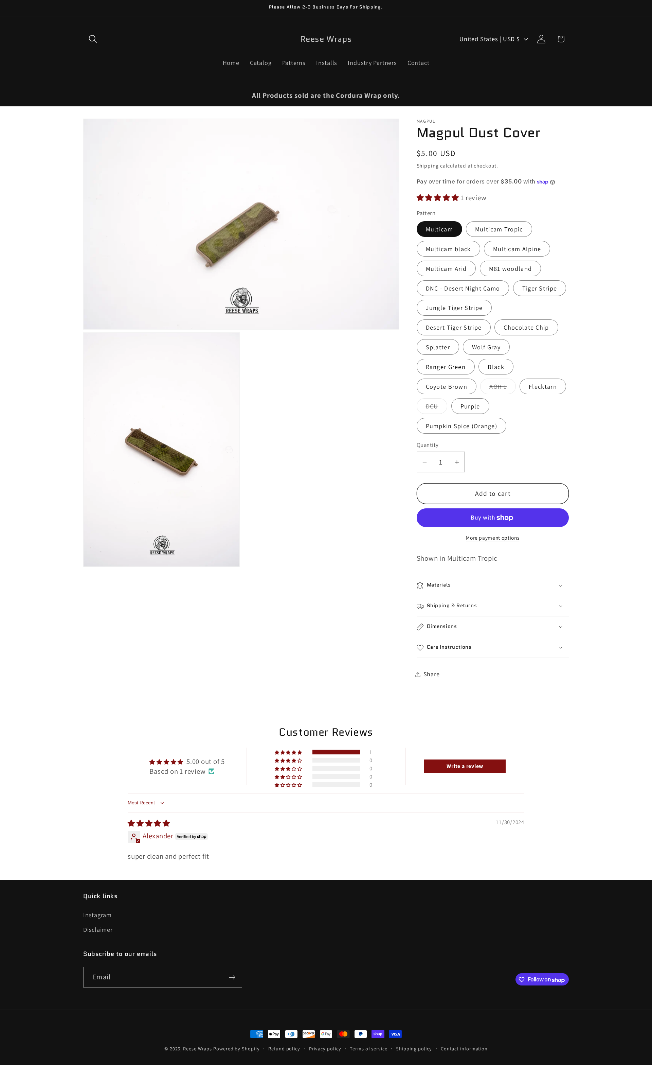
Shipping (428, 165)
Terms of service (368, 1048)
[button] (93, 39)
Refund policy (284, 1048)
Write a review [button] (465, 766)
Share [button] (431, 674)
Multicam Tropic (499, 229)
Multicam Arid (446, 268)
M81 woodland (510, 268)
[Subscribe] (232, 977)
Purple (470, 406)
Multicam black (448, 249)
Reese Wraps (197, 1048)
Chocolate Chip (526, 328)
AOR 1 (502, 388)
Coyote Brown (447, 387)
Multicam (439, 229)
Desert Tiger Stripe (454, 328)
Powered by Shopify (236, 1048)
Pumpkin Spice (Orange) (461, 426)
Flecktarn (543, 387)
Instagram (97, 915)
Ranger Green (446, 367)
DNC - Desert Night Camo (463, 288)
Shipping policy (414, 1048)
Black (496, 367)
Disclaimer (98, 929)
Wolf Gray (486, 347)
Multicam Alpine (517, 249)
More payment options (492, 537)
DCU (437, 408)
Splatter (438, 347)
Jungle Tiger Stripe (454, 308)
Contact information (464, 1048)
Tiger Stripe (539, 288)
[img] (149, 823)
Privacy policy (325, 1048)
